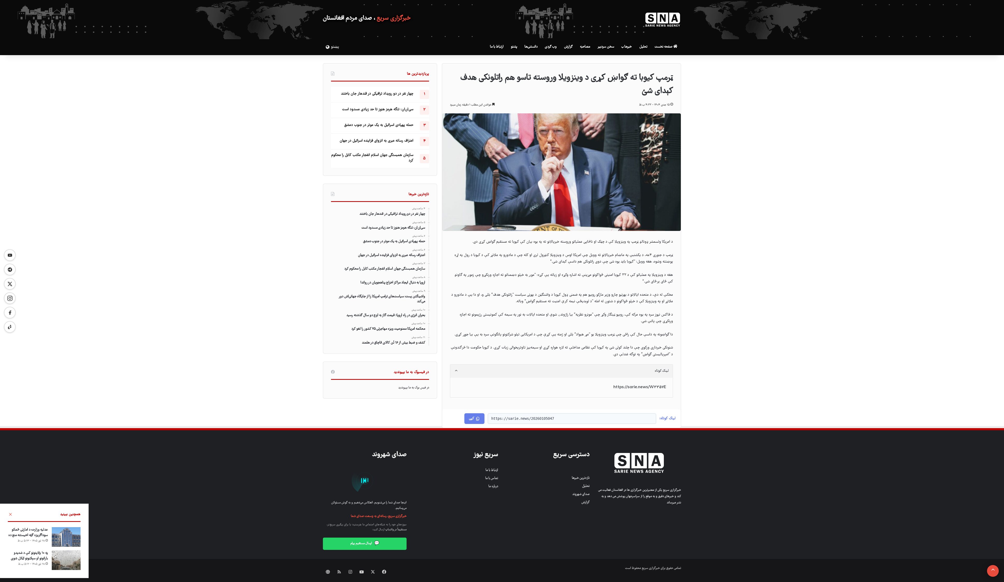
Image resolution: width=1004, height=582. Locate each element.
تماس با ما (491, 478)
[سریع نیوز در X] (10, 284)
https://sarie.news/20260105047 (522, 418)
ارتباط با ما (497, 46)
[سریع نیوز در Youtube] (10, 255)
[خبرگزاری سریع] (662, 19)
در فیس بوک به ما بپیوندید (413, 388)
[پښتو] (327, 47)
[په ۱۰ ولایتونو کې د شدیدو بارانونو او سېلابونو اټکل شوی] (66, 560)
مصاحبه (585, 46)
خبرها (628, 46)
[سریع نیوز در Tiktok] (10, 327)
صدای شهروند (581, 494)
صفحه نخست (664, 46)
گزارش (568, 46)
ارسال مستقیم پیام (364, 543)
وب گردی (551, 46)
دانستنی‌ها (531, 46)
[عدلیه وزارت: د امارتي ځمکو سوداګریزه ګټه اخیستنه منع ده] (66, 537)
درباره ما (493, 486)
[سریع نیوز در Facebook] (10, 312)
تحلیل (643, 46)
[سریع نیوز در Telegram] (10, 269)
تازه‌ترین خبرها (581, 478)
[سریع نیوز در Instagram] (10, 298)
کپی (471, 418)
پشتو (514, 46)
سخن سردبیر (605, 46)
